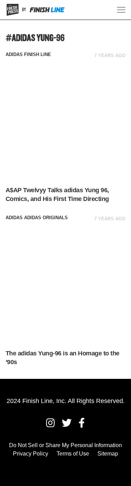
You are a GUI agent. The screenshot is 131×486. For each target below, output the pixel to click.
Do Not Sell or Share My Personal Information (65, 445)
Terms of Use (73, 454)
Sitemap (107, 454)
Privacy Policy (30, 454)
